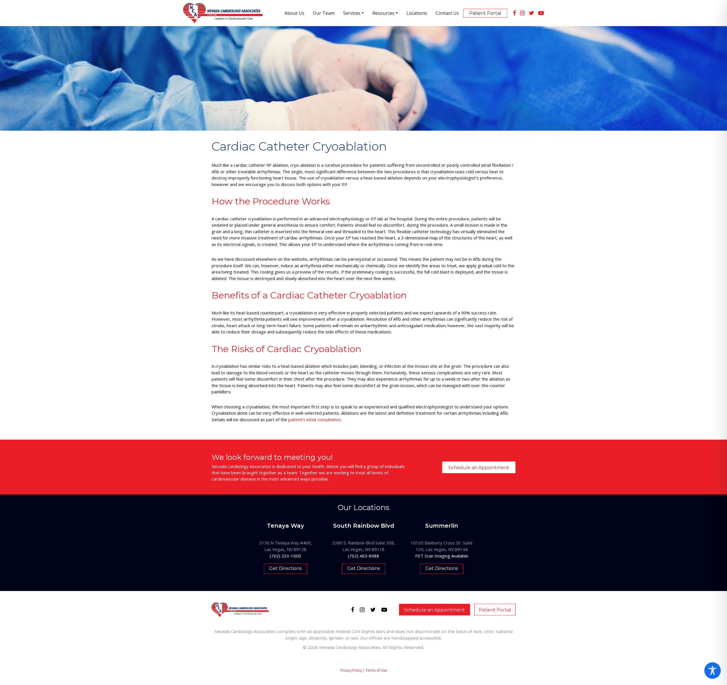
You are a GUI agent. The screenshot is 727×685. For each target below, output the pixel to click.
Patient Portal (495, 610)
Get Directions (285, 568)
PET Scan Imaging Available (441, 556)
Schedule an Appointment (478, 467)
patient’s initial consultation (314, 419)
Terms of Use (376, 670)
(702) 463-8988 (363, 556)
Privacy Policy (351, 670)
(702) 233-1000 (285, 556)
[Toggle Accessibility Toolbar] (712, 670)
